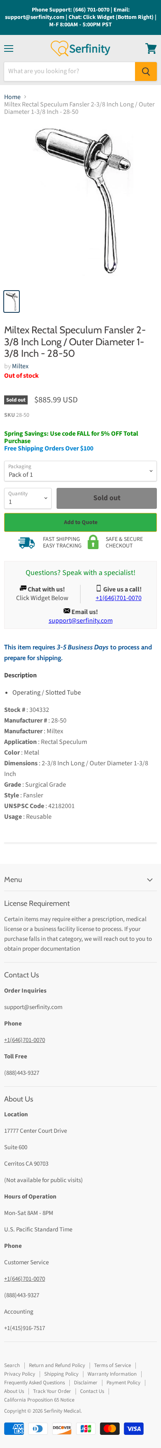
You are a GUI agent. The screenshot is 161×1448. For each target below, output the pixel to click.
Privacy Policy (19, 1374)
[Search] (146, 71)
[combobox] (69, 71)
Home (12, 97)
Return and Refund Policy (57, 1365)
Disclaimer (85, 1382)
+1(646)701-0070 (24, 1040)
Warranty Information (112, 1374)
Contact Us (92, 1391)
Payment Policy (123, 1382)
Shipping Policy (61, 1374)
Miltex (20, 366)
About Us (14, 1391)
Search (12, 1365)
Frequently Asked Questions (34, 1382)
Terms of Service (112, 1365)
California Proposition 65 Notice (39, 1400)
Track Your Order (52, 1391)
